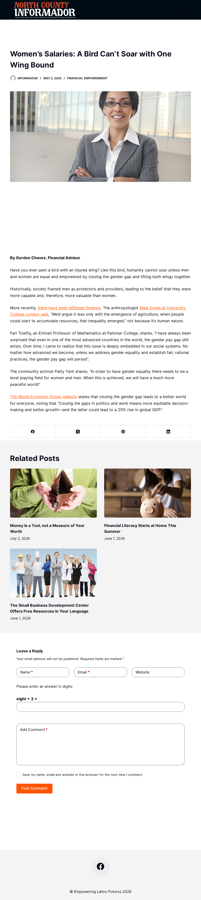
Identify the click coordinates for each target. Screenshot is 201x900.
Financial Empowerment (87, 78)
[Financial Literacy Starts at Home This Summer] (147, 493)
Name (26, 672)
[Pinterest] (123, 431)
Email (84, 672)
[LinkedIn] (168, 431)
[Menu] (189, 10)
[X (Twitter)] (77, 431)
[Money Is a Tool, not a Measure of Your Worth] (53, 493)
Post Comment (34, 788)
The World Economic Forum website (43, 396)
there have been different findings (69, 307)
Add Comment (34, 729)
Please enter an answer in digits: (44, 686)
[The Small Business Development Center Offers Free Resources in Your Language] (53, 573)
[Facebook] (32, 431)
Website (143, 672)
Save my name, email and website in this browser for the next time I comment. (83, 775)
